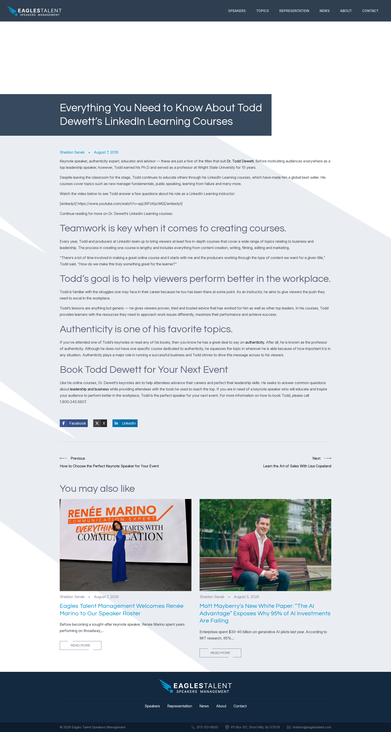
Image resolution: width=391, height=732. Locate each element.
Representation (294, 11)
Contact (370, 11)
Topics (262, 11)
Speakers (237, 11)
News (324, 11)
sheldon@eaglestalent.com (311, 727)
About (346, 11)
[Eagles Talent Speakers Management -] (34, 11)
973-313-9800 (207, 727)
